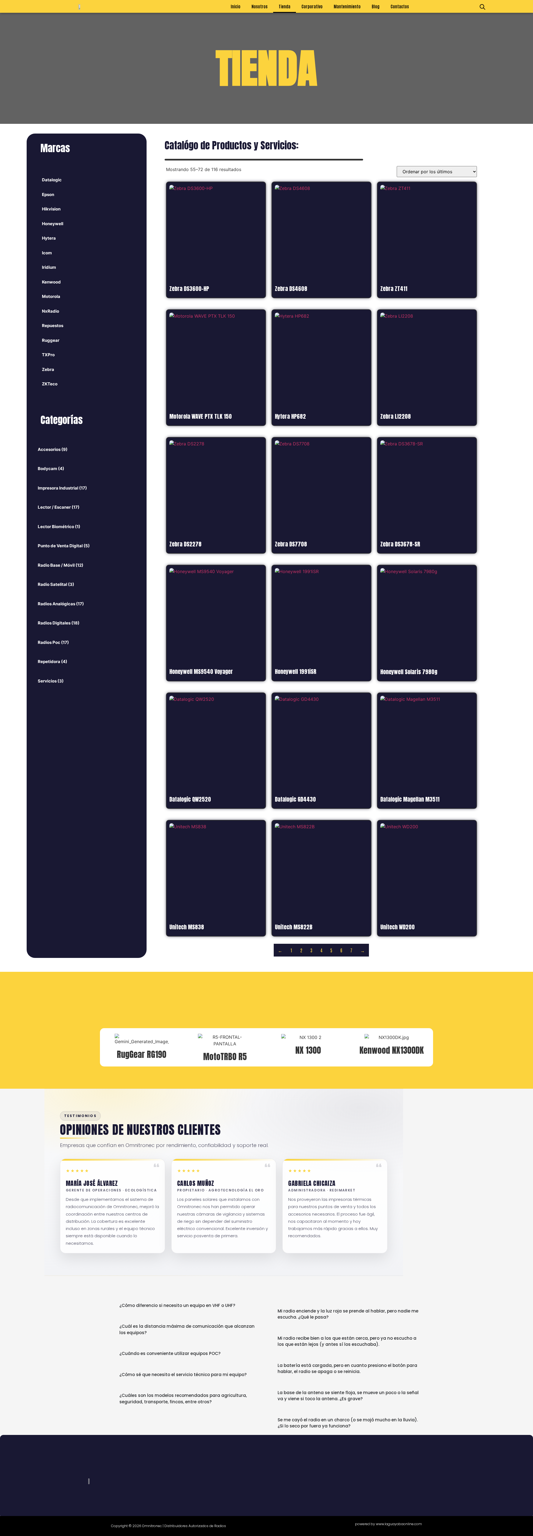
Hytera (49, 238)
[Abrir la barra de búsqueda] (482, 6)
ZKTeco (49, 383)
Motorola (51, 296)
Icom (47, 252)
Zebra (48, 369)
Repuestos (52, 325)
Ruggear (50, 340)
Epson (48, 194)
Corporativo (312, 6)
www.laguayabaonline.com (399, 1524)
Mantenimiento (347, 6)
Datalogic (52, 179)
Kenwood (51, 282)
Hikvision (51, 209)
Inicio (235, 6)
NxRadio (50, 311)
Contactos (400, 6)
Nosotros (260, 6)
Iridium (49, 267)
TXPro (48, 354)
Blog (375, 6)
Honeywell (52, 223)
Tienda (284, 6)
